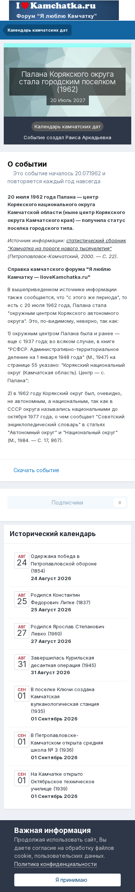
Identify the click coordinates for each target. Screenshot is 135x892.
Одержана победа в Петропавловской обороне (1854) (64, 563)
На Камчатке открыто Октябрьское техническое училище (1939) (62, 781)
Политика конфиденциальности (55, 864)
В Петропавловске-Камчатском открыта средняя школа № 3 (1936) (67, 742)
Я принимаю (69, 879)
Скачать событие (36, 470)
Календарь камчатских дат (67, 126)
